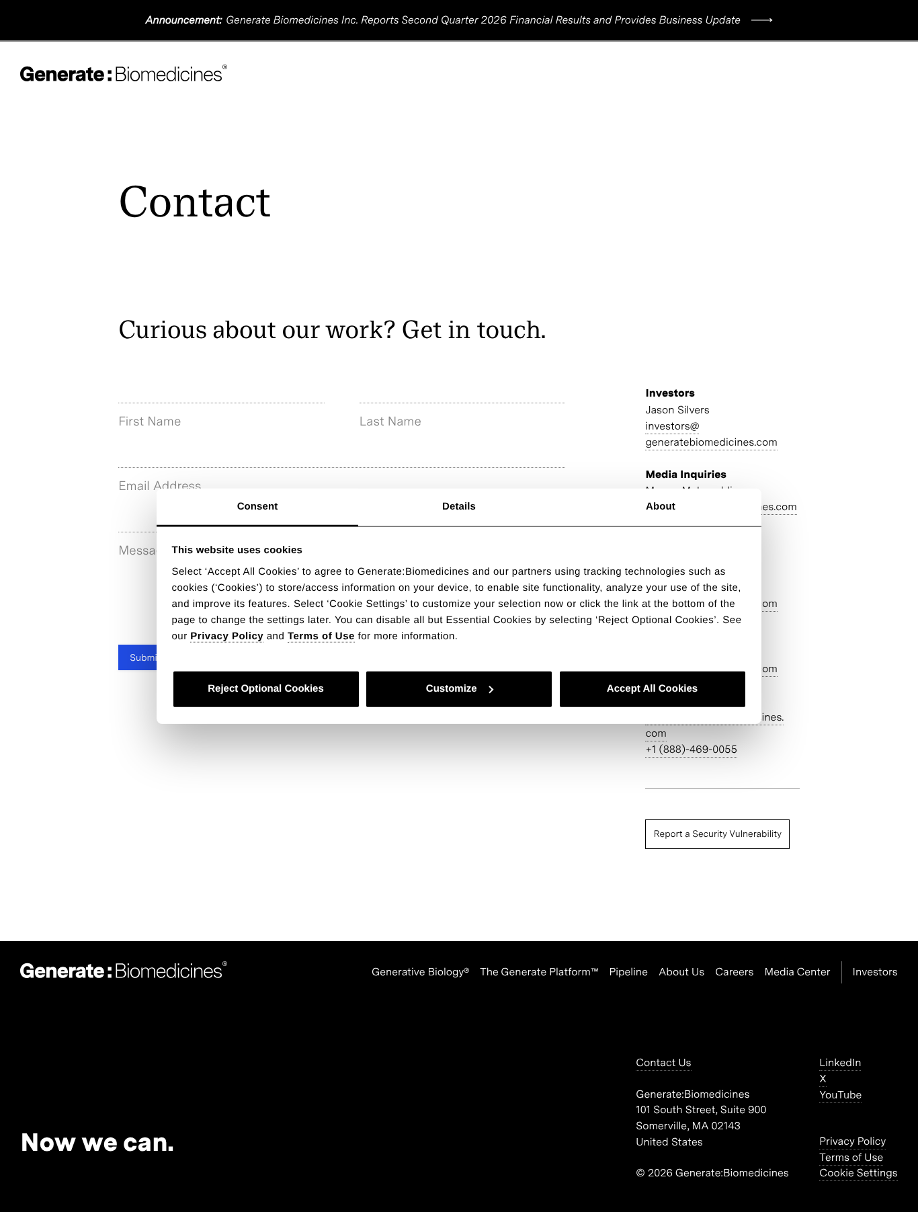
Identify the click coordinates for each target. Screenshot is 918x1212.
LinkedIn (840, 1062)
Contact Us (663, 1062)
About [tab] (660, 506)
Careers (734, 971)
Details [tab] (459, 506)
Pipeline (628, 971)
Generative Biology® (420, 971)
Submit (145, 657)
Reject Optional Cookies (266, 688)
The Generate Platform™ (539, 971)
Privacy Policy (852, 1141)
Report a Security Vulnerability (718, 833)
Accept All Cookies (652, 688)
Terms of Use (851, 1157)
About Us (681, 971)
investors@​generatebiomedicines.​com (711, 434)
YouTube (840, 1094)
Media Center (798, 971)
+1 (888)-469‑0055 (691, 749)
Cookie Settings (858, 1172)
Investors (875, 971)
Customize (451, 688)
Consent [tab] (257, 506)
